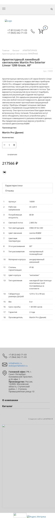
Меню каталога (27, 41)
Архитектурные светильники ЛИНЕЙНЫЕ (20, 53)
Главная (5, 50)
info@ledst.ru (15, 363)
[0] (40, 31)
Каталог (16, 50)
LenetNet (47, 418)
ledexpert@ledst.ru (18, 365)
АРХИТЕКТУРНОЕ (30, 50)
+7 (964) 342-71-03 (17, 32)
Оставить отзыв (27, 325)
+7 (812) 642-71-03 (17, 30)
